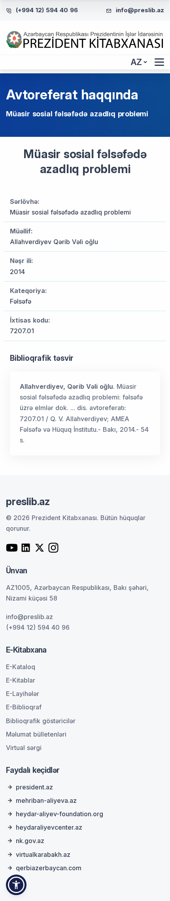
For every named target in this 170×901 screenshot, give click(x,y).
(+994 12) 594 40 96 (47, 10)
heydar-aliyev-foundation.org (59, 814)
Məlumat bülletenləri (36, 734)
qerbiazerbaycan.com (48, 868)
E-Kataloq (20, 667)
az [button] (136, 62)
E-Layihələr (22, 694)
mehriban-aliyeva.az (46, 800)
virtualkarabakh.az (43, 854)
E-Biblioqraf (24, 707)
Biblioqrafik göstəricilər (41, 721)
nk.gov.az (30, 841)
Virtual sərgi (24, 748)
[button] (16, 885)
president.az (34, 787)
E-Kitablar (20, 680)
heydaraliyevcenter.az (49, 827)
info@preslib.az (140, 10)
